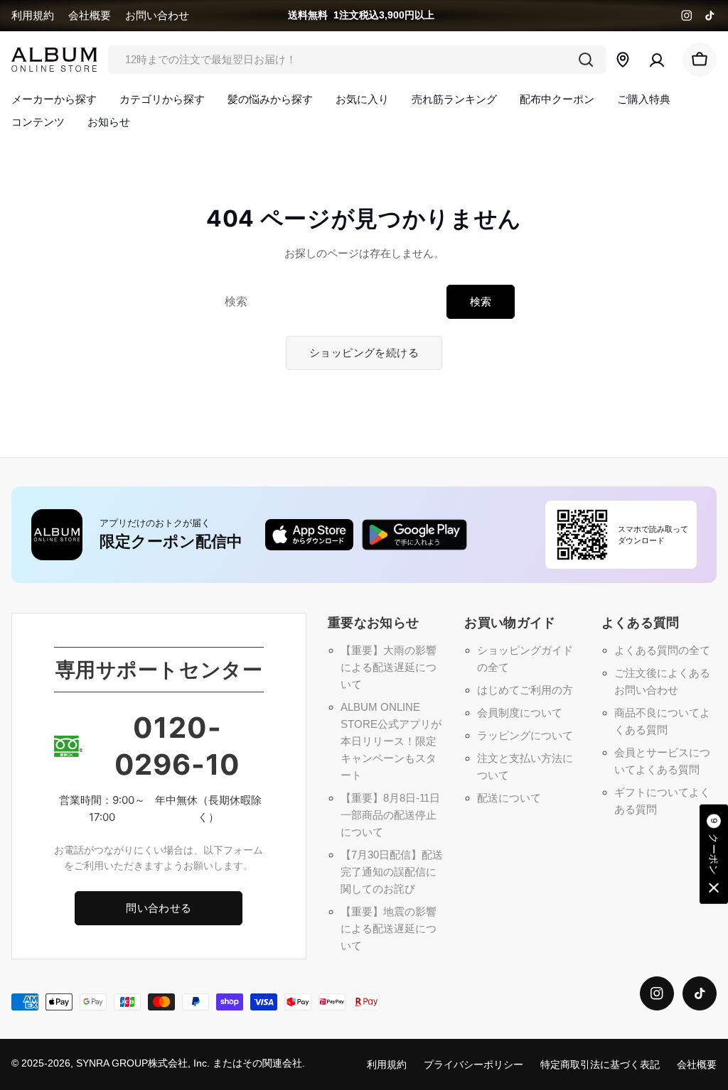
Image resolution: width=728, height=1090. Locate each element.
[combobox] (357, 59)
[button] (714, 855)
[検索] (585, 59)
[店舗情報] (622, 59)
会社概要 (89, 15)
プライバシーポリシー (473, 1064)
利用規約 (32, 15)
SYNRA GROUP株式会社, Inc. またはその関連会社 (189, 1063)
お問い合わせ (157, 15)
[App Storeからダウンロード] (309, 534)
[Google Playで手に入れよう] (414, 534)
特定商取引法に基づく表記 (600, 1064)
